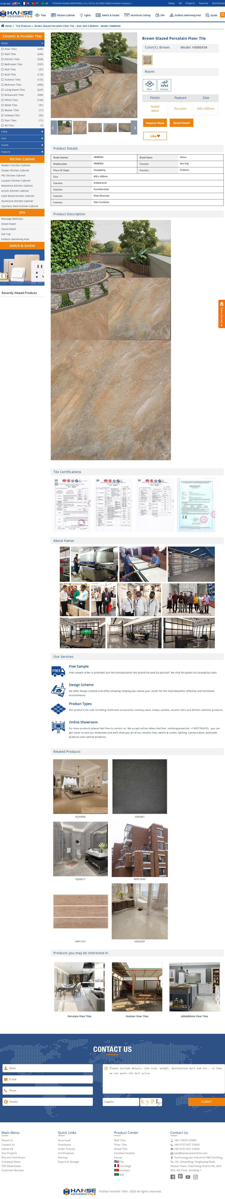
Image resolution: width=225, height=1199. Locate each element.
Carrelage (125, 1166)
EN (18, 3)
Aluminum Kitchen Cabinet (17, 201)
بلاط (122, 1174)
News (172, 3)
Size (206, 98)
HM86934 (199, 47)
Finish (155, 98)
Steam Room (8, 223)
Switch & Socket (110, 15)
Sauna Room (8, 229)
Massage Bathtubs (12, 218)
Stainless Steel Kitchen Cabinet (19, 206)
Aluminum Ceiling (140, 15)
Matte (155, 111)
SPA (162, 15)
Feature (180, 98)
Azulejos (125, 1170)
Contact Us (8, 1144)
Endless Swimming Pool (187, 15)
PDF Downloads (11, 1166)
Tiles (43, 15)
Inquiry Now (155, 123)
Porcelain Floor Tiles (80, 1016)
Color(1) (151, 47)
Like (153, 136)
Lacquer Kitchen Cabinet (15, 180)
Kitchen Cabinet (65, 15)
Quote (213, 15)
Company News (11, 1161)
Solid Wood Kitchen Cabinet (17, 195)
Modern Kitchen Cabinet (15, 165)
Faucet (118, 1157)
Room (149, 71)
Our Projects (9, 1153)
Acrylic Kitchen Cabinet (15, 190)
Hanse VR (7, 1148)
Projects (190, 3)
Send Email (181, 123)
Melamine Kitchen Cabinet (17, 185)
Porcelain (180, 108)
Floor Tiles (120, 1144)
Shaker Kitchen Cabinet (15, 170)
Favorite (203, 3)
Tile (122, 1161)
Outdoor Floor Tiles (137, 1016)
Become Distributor (13, 1157)
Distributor (64, 1144)
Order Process (66, 1148)
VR (180, 3)
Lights (87, 15)
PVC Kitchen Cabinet (13, 175)
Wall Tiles (120, 1140)
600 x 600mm (206, 108)
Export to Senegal (68, 1161)
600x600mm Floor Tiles (194, 1016)
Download (64, 1140)
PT (37, 3)
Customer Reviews (13, 1170)
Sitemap (63, 1157)
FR (28, 3)
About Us (7, 1140)
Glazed (155, 106)
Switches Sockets (124, 1153)
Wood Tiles (120, 1148)
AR (46, 3)
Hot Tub (6, 234)
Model (186, 47)
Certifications (66, 1153)
